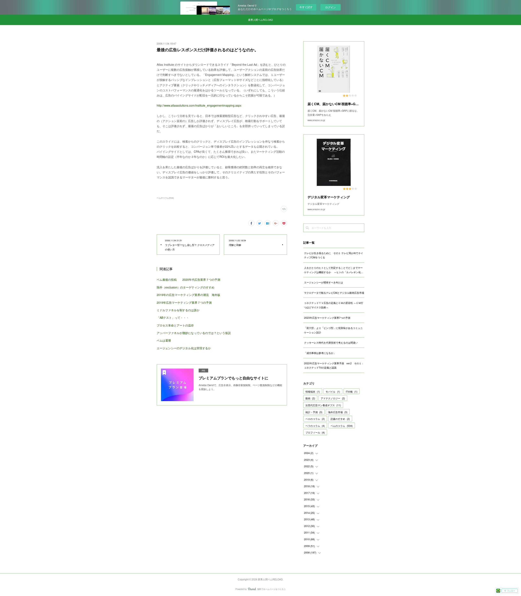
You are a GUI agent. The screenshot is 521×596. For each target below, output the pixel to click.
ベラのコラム (315, 425)
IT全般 (351, 391)
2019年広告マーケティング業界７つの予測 (184, 302)
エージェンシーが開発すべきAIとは (323, 282)
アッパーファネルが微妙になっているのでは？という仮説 (194, 333)
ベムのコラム (342, 425)
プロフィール (315, 432)
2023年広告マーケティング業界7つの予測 (327, 317)
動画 (310, 398)
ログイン (330, 7)
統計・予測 (313, 412)
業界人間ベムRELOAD (260, 19)
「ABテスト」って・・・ (173, 317)
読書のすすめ (340, 418)
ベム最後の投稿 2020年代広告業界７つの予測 (188, 279)
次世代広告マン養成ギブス (323, 405)
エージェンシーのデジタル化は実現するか (184, 348)
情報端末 (312, 391)
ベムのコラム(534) (165, 197)
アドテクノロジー (333, 398)
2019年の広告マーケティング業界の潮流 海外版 (188, 295)
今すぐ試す (306, 7)
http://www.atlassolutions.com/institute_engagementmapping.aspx (199, 105)
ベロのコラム (315, 418)
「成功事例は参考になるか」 (320, 353)
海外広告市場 (337, 412)
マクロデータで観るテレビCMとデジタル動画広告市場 (334, 292)
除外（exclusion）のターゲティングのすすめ (185, 287)
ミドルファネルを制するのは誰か (178, 310)
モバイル (333, 391)
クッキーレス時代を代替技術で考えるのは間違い (331, 342)
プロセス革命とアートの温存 (175, 325)
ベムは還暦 (164, 340)
